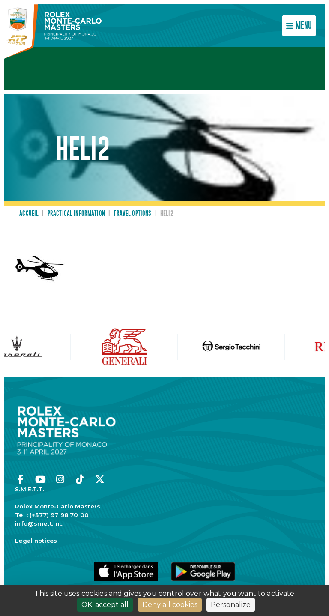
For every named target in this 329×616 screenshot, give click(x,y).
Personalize (231, 605)
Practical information (76, 214)
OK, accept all (105, 605)
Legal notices (36, 540)
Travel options (132, 214)
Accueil (29, 214)
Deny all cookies (169, 605)
